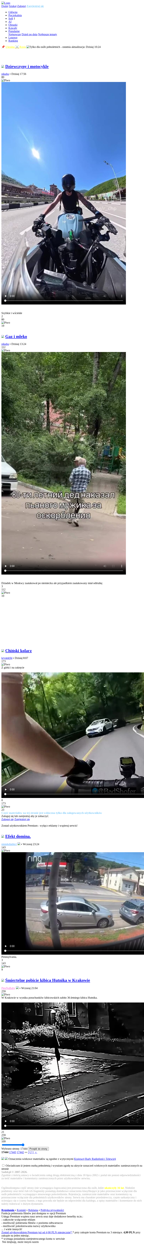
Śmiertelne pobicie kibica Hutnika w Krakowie (47, 980)
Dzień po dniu (29, 34)
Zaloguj (21, 6)
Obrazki (12, 24)
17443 (12, 1152)
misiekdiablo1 (9, 844)
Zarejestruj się (35, 6)
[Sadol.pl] (5, 2)
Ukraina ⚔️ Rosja (16, 46)
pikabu (5, 73)
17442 (20, 1152)
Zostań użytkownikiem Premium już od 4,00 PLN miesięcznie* (37, 1232)
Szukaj (13, 6)
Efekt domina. (18, 836)
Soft (10, 18)
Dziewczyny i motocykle (27, 66)
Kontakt (21, 1210)
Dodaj (4, 6)
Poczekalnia (15, 15)
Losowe (12, 37)
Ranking (13, 40)
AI (9, 21)
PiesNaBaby (8, 988)
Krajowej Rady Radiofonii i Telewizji (95, 1158)
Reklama (33, 1210)
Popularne (14, 31)
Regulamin (7, 1210)
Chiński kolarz (18, 650)
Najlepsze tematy (47, 34)
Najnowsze (14, 34)
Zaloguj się (7, 819)
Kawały (12, 27)
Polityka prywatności (52, 1210)
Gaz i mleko (16, 336)
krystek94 (6, 658)
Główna (12, 12)
